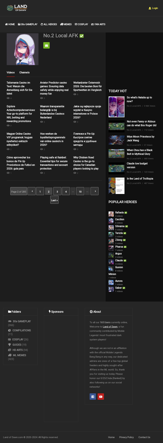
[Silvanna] (111, 227)
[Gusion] (111, 268)
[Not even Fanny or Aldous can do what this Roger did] (116, 126)
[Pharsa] (111, 248)
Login (155, 8)
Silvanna (119, 226)
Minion (112, 274)
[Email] (46, 45)
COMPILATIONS (21, 330)
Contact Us (144, 437)
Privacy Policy (126, 437)
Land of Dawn (110, 326)
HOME (11, 24)
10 (80, 191)
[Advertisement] (132, 60)
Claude (119, 260)
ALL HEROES (50, 24)
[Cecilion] (111, 220)
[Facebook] (93, 396)
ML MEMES (19, 355)
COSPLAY (82, 24)
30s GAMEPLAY (28, 24)
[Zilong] (111, 241)
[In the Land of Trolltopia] (116, 186)
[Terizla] (111, 234)
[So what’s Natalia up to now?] (116, 106)
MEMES (67, 24)
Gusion (119, 267)
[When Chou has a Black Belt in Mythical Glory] (116, 153)
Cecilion (119, 219)
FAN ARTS (99, 24)
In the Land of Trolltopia (140, 178)
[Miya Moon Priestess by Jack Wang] (116, 140)
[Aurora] (111, 282)
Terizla (119, 233)
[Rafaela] (111, 214)
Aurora (118, 280)
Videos (11, 72)
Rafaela (119, 212)
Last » (54, 200)
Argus (118, 253)
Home (111, 437)
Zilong (118, 239)
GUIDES (17, 344)
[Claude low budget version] (116, 168)
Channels (24, 72)
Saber (118, 287)
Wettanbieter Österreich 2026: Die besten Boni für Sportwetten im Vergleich (87, 86)
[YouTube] (101, 396)
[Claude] (111, 261)
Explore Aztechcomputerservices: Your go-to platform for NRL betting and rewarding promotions (21, 114)
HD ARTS (17, 350)
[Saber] (111, 289)
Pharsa (119, 246)
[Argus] (111, 255)
